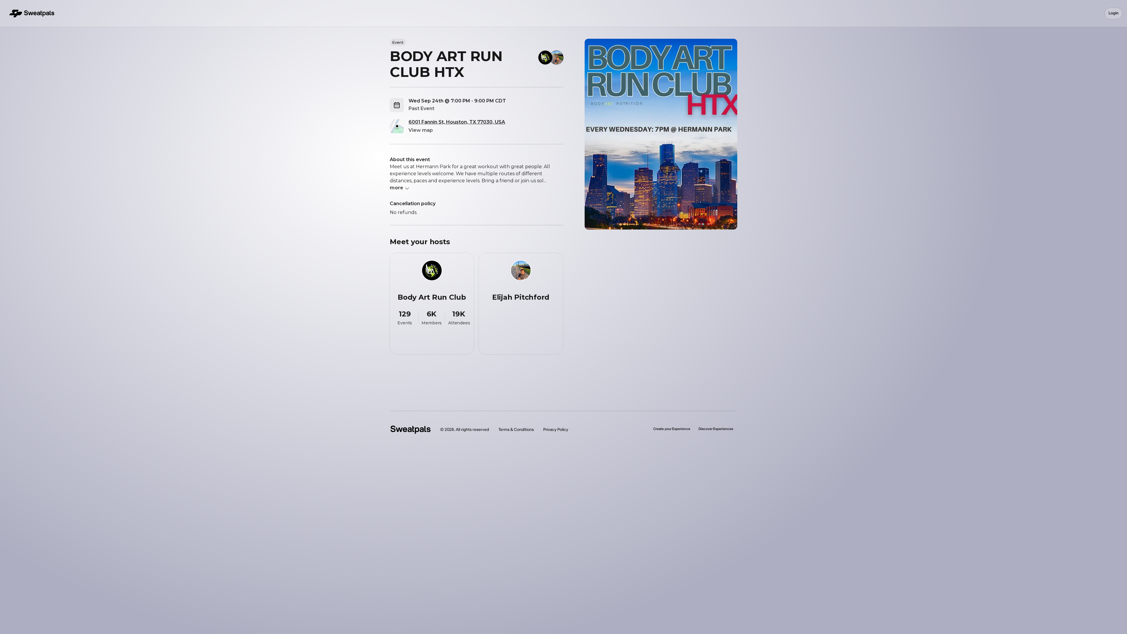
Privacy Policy (555, 429)
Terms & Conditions (516, 429)
